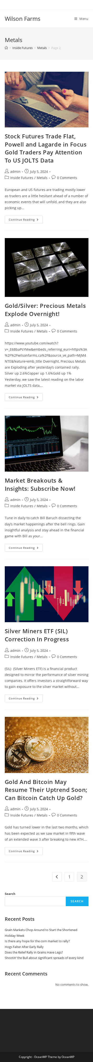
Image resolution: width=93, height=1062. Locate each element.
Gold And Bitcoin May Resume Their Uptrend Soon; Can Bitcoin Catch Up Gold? (46, 790)
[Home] (6, 48)
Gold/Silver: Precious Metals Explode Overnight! (45, 310)
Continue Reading (26, 218)
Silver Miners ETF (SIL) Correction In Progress (37, 635)
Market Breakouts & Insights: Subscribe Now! (40, 484)
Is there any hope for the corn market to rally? (37, 941)
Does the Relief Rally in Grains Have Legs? (34, 952)
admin (15, 171)
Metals (42, 177)
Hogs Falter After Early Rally (24, 947)
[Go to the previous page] (57, 877)
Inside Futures (21, 177)
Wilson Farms (22, 18)
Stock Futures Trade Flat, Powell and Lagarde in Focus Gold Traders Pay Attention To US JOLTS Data (46, 148)
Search (10, 894)
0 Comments (67, 177)
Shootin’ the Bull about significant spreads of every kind (44, 958)
